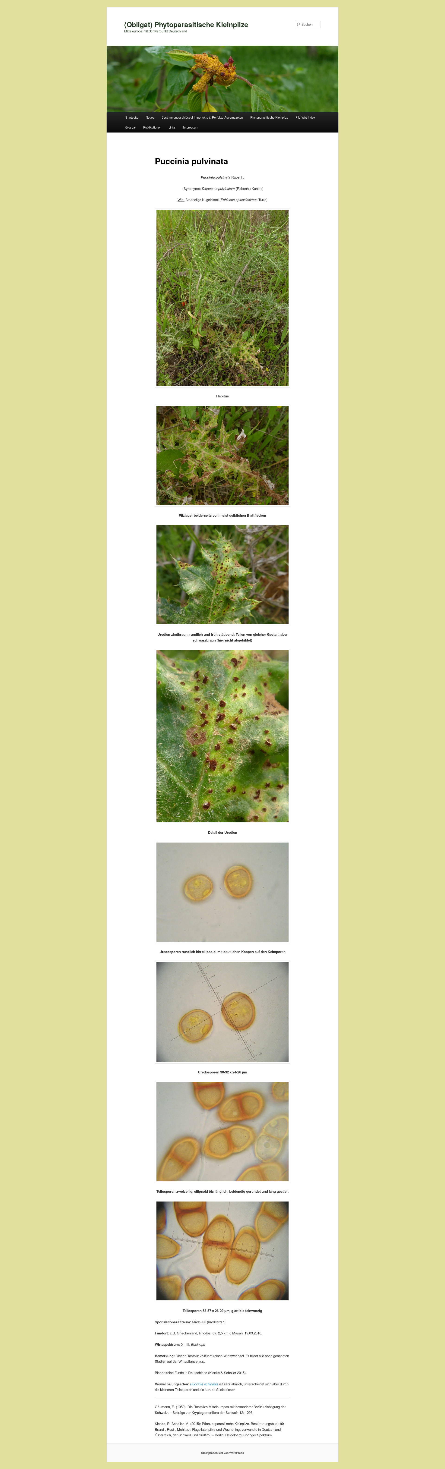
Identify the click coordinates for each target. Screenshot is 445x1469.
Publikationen (152, 127)
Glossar (130, 127)
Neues (150, 117)
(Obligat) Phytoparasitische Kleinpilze (186, 24)
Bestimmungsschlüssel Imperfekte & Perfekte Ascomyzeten (202, 117)
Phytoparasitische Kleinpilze (269, 117)
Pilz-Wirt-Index (305, 117)
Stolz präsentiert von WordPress (222, 1453)
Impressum (190, 127)
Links (172, 127)
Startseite (131, 117)
